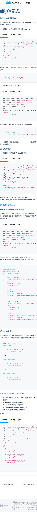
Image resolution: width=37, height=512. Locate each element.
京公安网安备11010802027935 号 (21, 507)
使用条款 (17, 504)
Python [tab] (4, 35)
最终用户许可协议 (26, 504)
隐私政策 (33, 504)
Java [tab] (19, 35)
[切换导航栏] (2, 2)
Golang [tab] (12, 35)
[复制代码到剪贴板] (34, 42)
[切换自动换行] (30, 42)
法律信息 (34, 505)
